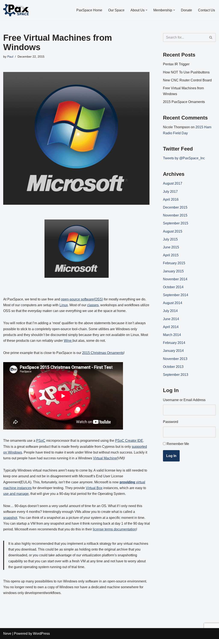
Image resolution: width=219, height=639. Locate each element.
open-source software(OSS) (82, 299)
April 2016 (171, 199)
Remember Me (178, 444)
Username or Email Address (184, 400)
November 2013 (175, 359)
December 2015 (175, 207)
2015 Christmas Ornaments (103, 353)
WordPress (41, 633)
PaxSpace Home (89, 10)
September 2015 (175, 223)
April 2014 (171, 327)
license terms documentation (114, 529)
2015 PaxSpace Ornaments (184, 102)
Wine (68, 340)
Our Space (116, 10)
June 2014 (171, 319)
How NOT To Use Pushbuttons (186, 72)
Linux (63, 305)
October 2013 (173, 367)
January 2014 (173, 350)
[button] (146, 10)
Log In (171, 456)
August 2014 (172, 303)
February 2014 (174, 343)
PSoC (40, 440)
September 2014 (175, 295)
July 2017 (170, 191)
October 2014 (173, 287)
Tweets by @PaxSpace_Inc (184, 158)
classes (93, 305)
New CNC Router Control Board (187, 80)
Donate (186, 10)
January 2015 (173, 271)
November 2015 (175, 215)
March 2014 (172, 335)
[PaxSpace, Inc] (16, 10)
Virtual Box (94, 488)
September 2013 (175, 374)
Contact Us (206, 10)
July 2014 (170, 311)
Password (170, 422)
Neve (7, 633)
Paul (10, 56)
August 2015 (172, 231)
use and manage (16, 494)
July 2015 (170, 239)
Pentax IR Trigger (176, 64)
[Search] (211, 37)
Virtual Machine (105, 458)
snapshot (10, 518)
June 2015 (171, 247)
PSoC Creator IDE (129, 440)
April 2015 (171, 255)
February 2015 (174, 263)
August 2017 (172, 183)
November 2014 (175, 279)
